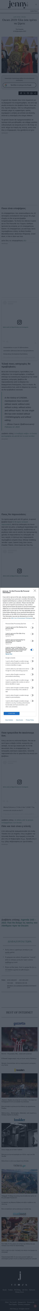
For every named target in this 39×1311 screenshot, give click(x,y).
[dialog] (19, 655)
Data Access (19, 720)
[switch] (32, 628)
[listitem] (19, 624)
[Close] (35, 591)
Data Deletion (9, 720)
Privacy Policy (30, 720)
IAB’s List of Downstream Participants (21, 618)
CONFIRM (11, 713)
